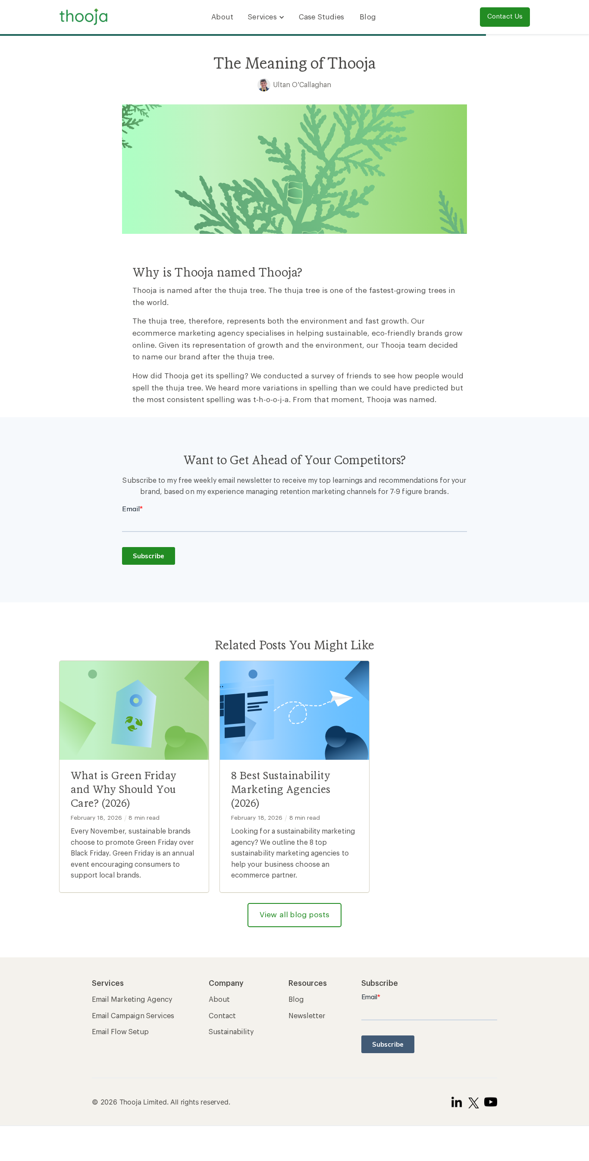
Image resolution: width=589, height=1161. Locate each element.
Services (262, 17)
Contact (222, 1016)
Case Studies (321, 17)
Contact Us (505, 16)
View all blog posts (295, 915)
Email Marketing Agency (132, 999)
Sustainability (231, 1032)
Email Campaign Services (133, 1016)
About (222, 17)
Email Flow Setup (120, 1032)
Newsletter (307, 1016)
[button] (266, 17)
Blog (368, 17)
